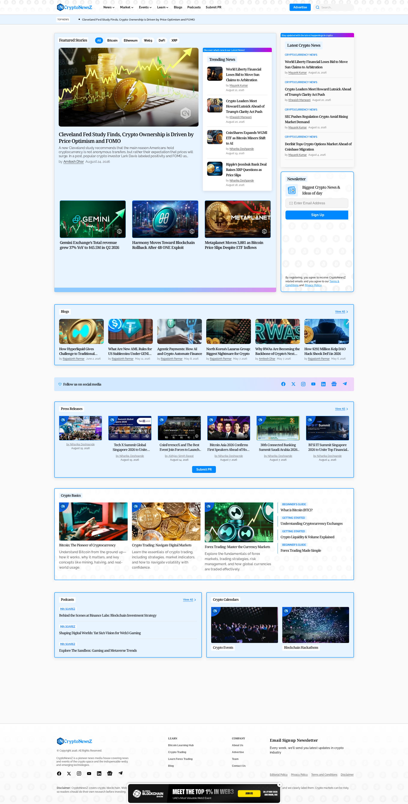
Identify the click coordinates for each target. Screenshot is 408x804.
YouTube (313, 384)
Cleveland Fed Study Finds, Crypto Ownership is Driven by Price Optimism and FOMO (138, 19)
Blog (171, 765)
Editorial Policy (279, 774)
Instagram (303, 384)
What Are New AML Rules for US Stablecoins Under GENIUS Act (130, 351)
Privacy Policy (313, 285)
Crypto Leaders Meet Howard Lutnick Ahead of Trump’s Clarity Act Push (245, 106)
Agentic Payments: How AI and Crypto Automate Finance (179, 351)
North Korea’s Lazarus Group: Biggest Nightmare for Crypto (228, 351)
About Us (237, 745)
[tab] (99, 40)
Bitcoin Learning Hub (181, 745)
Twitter (293, 384)
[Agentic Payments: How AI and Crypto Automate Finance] (179, 331)
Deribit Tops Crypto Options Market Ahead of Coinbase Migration (318, 147)
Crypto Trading (177, 752)
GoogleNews (334, 384)
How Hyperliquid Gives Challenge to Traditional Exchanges (76, 351)
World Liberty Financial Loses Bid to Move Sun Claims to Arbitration (243, 74)
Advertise (300, 7)
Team (235, 759)
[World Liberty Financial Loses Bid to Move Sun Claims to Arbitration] (215, 74)
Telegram (345, 384)
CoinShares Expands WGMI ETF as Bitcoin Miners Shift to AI (246, 138)
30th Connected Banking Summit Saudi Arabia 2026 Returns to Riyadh (278, 449)
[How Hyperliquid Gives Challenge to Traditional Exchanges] (81, 331)
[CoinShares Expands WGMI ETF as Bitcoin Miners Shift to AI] (215, 137)
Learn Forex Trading (180, 759)
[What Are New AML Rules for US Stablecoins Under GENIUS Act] (130, 331)
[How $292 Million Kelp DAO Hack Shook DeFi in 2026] (326, 331)
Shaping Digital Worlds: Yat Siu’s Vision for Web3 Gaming (100, 633)
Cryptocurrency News (301, 55)
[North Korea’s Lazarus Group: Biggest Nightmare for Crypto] (228, 331)
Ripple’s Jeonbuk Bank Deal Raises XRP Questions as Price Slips (246, 169)
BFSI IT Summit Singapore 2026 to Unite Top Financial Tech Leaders (327, 449)
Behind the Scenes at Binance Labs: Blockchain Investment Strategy (107, 615)
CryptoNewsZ (74, 7)
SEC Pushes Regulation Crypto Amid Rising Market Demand (316, 119)
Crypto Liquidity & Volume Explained (307, 537)
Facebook (283, 384)
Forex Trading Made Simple (301, 550)
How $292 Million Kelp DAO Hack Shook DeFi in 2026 (324, 351)
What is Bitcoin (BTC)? (296, 510)
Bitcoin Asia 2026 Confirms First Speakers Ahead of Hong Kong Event (228, 449)
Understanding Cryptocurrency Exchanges (311, 523)
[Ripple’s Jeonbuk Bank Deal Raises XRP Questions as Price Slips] (215, 169)
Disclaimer (347, 774)
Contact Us (239, 765)
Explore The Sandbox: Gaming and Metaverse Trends (98, 650)
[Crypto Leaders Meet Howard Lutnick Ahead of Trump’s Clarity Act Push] (215, 105)
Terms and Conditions (324, 774)
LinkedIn (323, 384)
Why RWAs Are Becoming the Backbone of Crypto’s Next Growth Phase (277, 351)
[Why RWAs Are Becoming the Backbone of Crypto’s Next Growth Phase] (277, 331)
